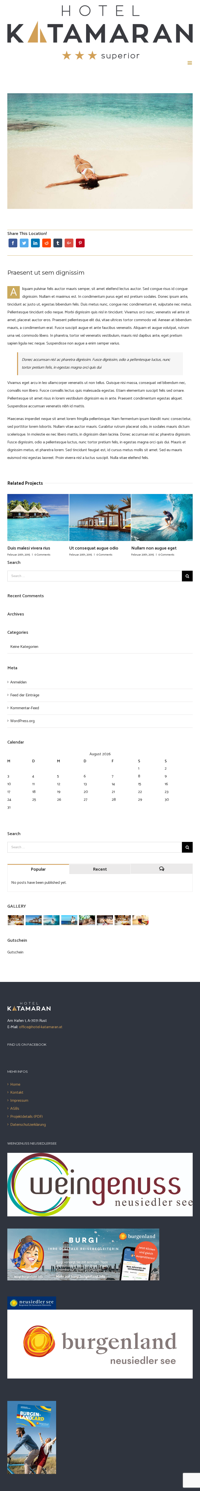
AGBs (14, 1108)
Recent (100, 869)
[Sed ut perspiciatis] (33, 920)
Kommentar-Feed (24, 708)
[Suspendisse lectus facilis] (69, 920)
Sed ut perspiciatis (149, 548)
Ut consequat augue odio (31, 548)
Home (15, 1084)
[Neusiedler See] (31, 1300)
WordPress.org (22, 721)
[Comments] (161, 869)
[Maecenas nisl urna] (122, 920)
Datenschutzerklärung (28, 1124)
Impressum (19, 1100)
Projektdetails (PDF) (26, 1116)
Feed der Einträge (24, 695)
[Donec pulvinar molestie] (87, 920)
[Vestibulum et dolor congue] (104, 920)
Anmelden (18, 682)
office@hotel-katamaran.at (40, 1027)
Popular (38, 869)
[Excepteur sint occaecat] (51, 920)
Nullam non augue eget (92, 548)
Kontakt (16, 1092)
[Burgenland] (100, 1313)
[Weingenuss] (100, 1156)
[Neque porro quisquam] (15, 920)
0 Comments (42, 554)
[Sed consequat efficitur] (140, 920)
